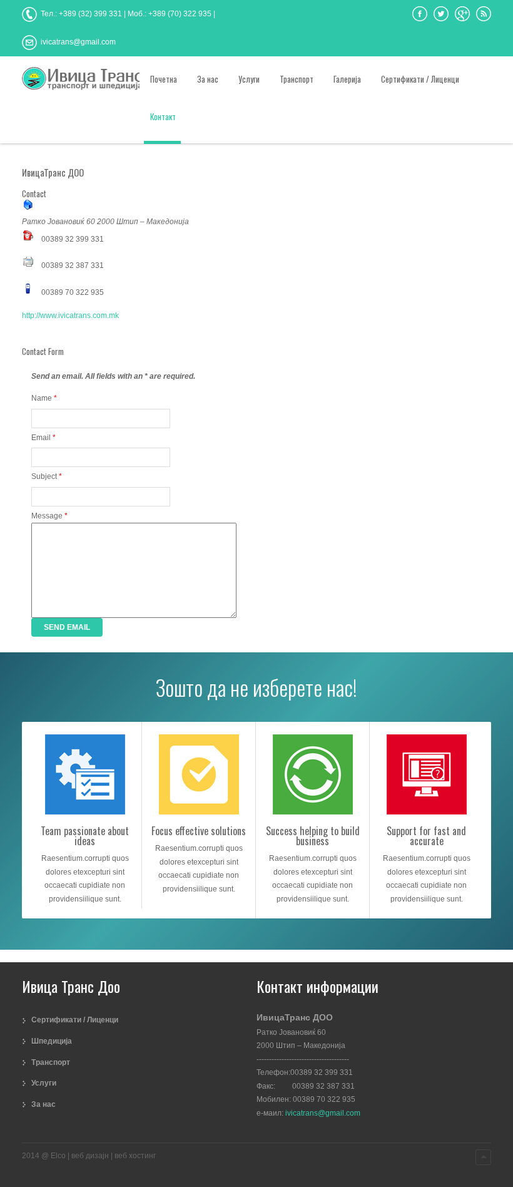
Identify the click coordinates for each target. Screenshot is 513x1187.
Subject (46, 476)
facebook (419, 13)
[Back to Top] (483, 1157)
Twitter (441, 13)
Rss (483, 13)
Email (43, 437)
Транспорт (50, 1062)
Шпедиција (51, 1041)
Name (44, 398)
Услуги (43, 1083)
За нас (43, 1104)
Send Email (67, 627)
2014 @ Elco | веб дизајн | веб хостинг (89, 1155)
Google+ (462, 13)
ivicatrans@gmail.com (322, 1113)
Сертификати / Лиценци (74, 1019)
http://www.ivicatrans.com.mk (70, 315)
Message (49, 515)
